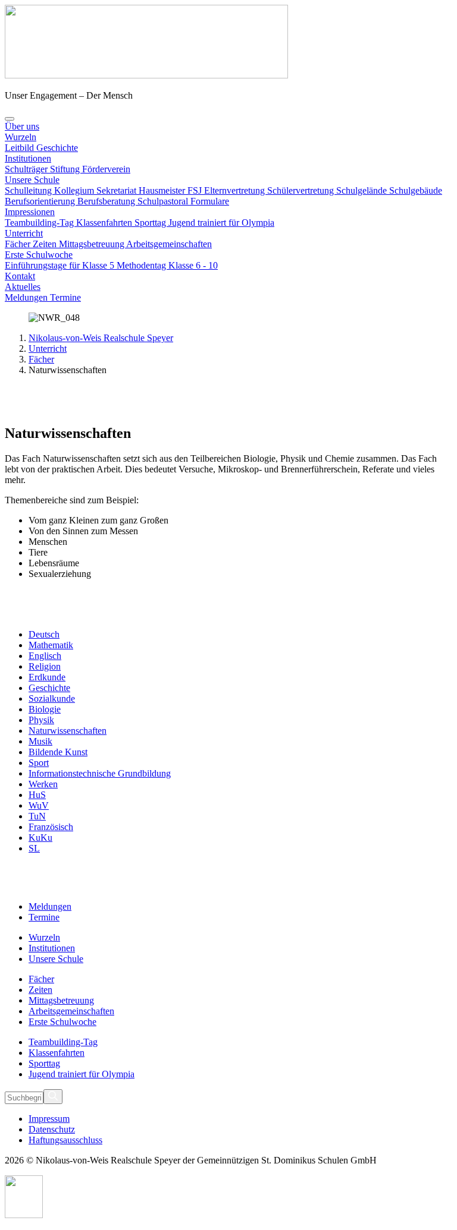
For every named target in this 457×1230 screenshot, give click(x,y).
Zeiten (46, 244)
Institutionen (28, 158)
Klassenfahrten (105, 222)
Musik (40, 741)
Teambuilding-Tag (40, 222)
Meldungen (27, 297)
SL (34, 848)
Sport (39, 763)
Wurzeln (20, 137)
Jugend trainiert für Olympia (221, 222)
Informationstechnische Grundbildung (100, 773)
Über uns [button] (22, 126)
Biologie (45, 709)
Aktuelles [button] (22, 287)
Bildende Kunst (58, 752)
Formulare (209, 201)
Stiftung (66, 169)
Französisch (51, 827)
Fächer (19, 244)
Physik (41, 720)
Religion (45, 666)
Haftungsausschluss (65, 1140)
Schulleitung (29, 190)
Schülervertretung (301, 190)
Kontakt (20, 276)
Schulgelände (362, 190)
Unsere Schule (32, 180)
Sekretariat (117, 190)
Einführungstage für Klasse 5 (61, 265)
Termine (65, 297)
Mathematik (51, 645)
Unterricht (48, 348)
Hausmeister (163, 190)
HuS (37, 795)
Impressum (49, 1119)
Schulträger (27, 169)
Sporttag (151, 222)
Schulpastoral (163, 201)
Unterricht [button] (24, 233)
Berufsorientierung (41, 201)
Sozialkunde (52, 698)
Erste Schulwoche (39, 255)
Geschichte (57, 148)
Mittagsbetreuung (92, 244)
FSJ (195, 190)
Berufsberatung (107, 201)
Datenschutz (52, 1129)
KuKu (40, 837)
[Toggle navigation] (9, 119)
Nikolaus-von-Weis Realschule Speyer (101, 338)
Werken (43, 784)
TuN (37, 816)
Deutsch (44, 634)
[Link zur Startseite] (146, 75)
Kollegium (75, 190)
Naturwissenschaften (68, 731)
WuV (39, 805)
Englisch (45, 656)
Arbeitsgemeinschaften (169, 244)
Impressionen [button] (30, 212)
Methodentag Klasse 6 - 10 (167, 265)
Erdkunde (47, 677)
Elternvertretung (235, 190)
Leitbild (20, 148)
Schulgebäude (415, 190)
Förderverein (106, 169)
